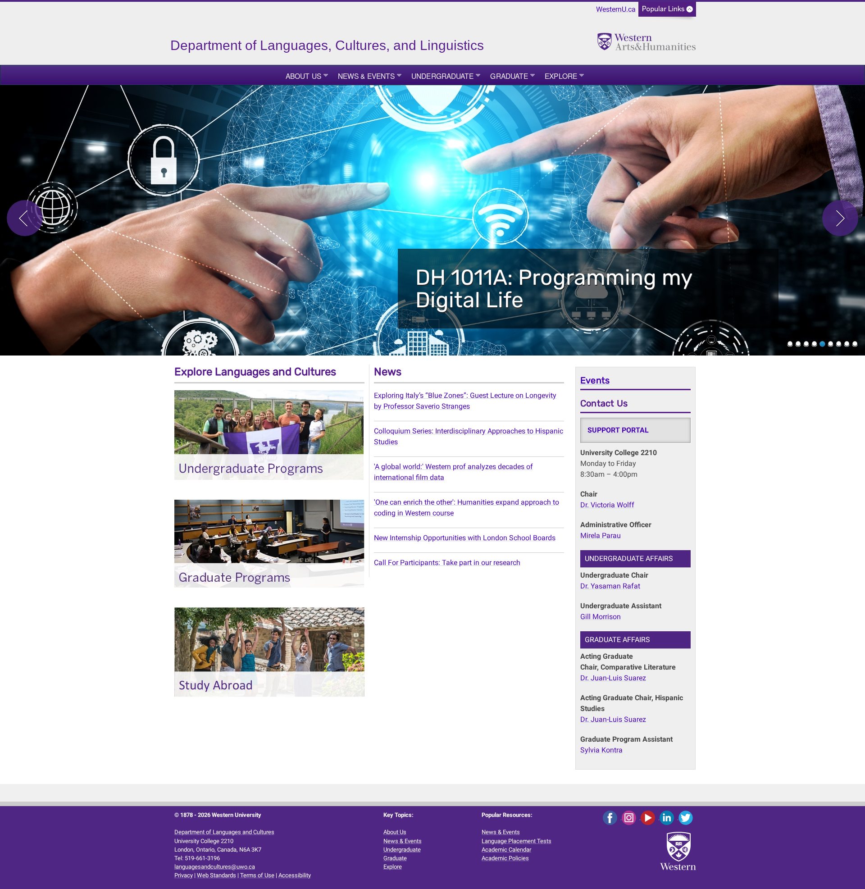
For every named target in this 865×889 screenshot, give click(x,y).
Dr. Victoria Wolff (607, 505)
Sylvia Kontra (601, 750)
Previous (25, 218)
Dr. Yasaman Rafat (610, 586)
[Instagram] (631, 817)
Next (840, 218)
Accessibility (294, 875)
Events (595, 380)
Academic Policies (505, 858)
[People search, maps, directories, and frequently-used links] (667, 12)
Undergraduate (442, 76)
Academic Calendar (506, 849)
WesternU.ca (616, 9)
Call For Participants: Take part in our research (447, 562)
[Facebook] (612, 817)
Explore (561, 76)
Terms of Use (257, 875)
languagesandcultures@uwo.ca (214, 866)
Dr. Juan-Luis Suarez (613, 678)
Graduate (509, 76)
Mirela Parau (600, 535)
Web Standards (216, 875)
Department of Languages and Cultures (224, 832)
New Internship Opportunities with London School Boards (464, 537)
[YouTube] (650, 817)
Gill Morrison (600, 616)
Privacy (183, 875)
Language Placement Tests (516, 841)
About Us (303, 76)
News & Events (366, 76)
